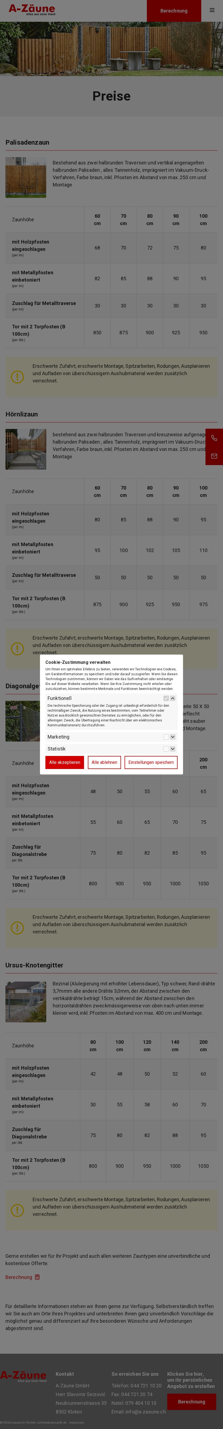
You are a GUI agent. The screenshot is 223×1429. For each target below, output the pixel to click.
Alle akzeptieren (64, 762)
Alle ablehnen (104, 762)
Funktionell (60, 698)
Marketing (58, 737)
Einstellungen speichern (151, 762)
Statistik (57, 749)
